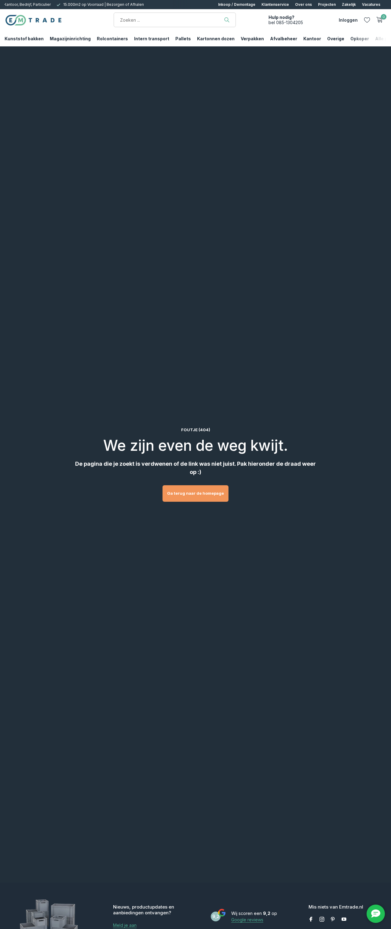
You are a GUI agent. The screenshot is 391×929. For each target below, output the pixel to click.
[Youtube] (344, 919)
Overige (335, 38)
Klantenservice (275, 4)
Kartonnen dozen (216, 38)
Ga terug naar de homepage (195, 493)
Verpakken (252, 38)
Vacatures (371, 4)
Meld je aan (125, 925)
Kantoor (312, 38)
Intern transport (151, 38)
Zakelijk (349, 4)
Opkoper (359, 38)
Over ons (303, 4)
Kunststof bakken (24, 38)
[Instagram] (322, 919)
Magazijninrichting (70, 38)
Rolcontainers (112, 38)
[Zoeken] (226, 20)
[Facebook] (311, 919)
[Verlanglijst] (367, 19)
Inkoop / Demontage (236, 4)
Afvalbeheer (283, 38)
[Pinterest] (333, 919)
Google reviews (247, 919)
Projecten (327, 4)
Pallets (183, 38)
